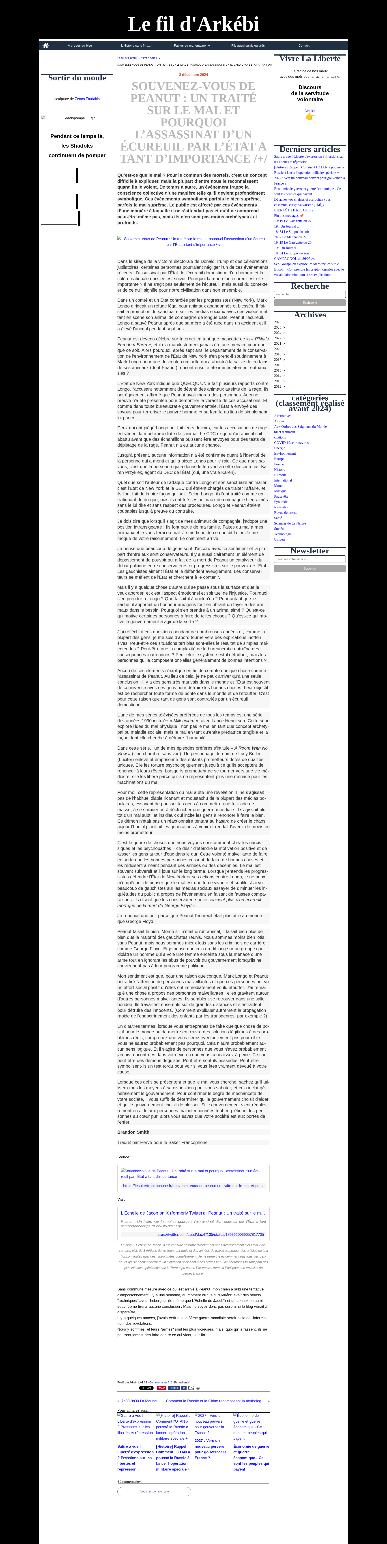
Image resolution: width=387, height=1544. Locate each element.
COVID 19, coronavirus (291, 443)
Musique (280, 491)
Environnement (285, 453)
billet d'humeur (284, 432)
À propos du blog (80, 45)
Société (279, 529)
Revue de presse (285, 512)
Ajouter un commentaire (154, 1491)
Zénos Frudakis (87, 99)
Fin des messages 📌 (289, 215)
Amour (279, 421)
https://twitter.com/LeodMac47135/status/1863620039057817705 (210, 1234)
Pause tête (281, 496)
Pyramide (281, 502)
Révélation (281, 507)
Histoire (279, 469)
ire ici (311, 111)
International (283, 480)
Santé (278, 518)
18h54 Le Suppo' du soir (291, 232)
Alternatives (282, 416)
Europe (279, 459)
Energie (279, 448)
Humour (280, 475)
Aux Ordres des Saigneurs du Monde (300, 426)
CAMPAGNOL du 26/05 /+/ (294, 258)
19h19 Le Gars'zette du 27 (293, 221)
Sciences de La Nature (290, 523)
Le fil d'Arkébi (127, 58)
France (279, 464)
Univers (279, 539)
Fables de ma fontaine (190, 45)
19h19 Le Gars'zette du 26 (293, 242)
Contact (304, 45)
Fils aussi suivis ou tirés (248, 45)
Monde (279, 486)
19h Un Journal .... (287, 226)
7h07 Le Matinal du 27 (290, 237)
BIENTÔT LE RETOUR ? (293, 210)
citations (280, 437)
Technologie (283, 534)
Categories (149, 58)
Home (45, 42)
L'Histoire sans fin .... (136, 45)
